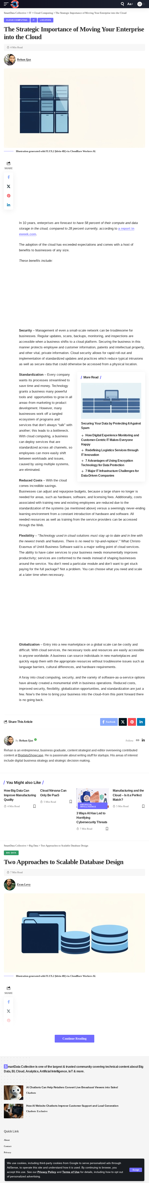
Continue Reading (74, 1038)
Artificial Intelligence (88, 806)
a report (124, 228)
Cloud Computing (17, 20)
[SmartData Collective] (14, 4)
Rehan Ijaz (24, 59)
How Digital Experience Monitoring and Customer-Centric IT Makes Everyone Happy (110, 440)
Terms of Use (71, 1172)
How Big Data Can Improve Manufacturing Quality (20, 795)
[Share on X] (8, 186)
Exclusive (42, 1111)
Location (45, 20)
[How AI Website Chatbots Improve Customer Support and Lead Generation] (13, 1111)
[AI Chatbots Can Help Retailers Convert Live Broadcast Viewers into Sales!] (13, 1092)
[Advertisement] (82, 187)
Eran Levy (24, 884)
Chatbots (31, 1092)
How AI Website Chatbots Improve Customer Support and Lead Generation (72, 1105)
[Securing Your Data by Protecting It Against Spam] (111, 401)
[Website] (138, 741)
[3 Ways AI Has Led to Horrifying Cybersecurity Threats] (92, 798)
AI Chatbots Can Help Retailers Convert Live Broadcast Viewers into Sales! (72, 1087)
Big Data (11, 853)
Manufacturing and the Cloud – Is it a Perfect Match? (128, 795)
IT (34, 20)
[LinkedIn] (143, 741)
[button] (135, 1170)
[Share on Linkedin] (8, 205)
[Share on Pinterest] (8, 195)
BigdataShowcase (30, 755)
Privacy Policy (46, 1172)
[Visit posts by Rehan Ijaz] (9, 741)
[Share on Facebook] (8, 177)
